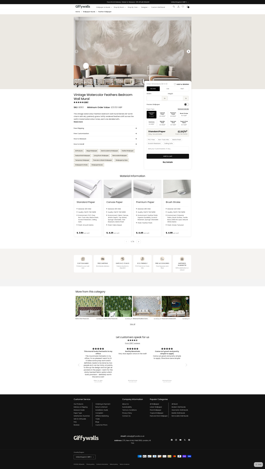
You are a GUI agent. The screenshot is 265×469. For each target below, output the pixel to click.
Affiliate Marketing (102, 416)
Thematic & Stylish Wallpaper (102, 160)
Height (170, 93)
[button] (104, 7)
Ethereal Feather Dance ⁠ (141, 319)
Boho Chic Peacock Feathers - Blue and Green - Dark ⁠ (110, 319)
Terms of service (124, 464)
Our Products (78, 404)
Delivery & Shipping (80, 407)
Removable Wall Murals (180, 416)
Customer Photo (101, 425)
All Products (79, 151)
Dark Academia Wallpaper (109, 151)
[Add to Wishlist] (100, 298)
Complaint (99, 413)
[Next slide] (138, 241)
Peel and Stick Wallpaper (159, 416)
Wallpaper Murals (89, 12)
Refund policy (114, 464)
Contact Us (126, 416)
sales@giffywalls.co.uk (132, 436)
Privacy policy (90, 464)
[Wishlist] (183, 7)
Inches (153, 89)
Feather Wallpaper (104, 12)
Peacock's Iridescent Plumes (169, 319)
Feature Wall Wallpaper (82, 155)
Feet (182, 89)
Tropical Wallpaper (156, 413)
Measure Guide (79, 410)
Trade (97, 419)
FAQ (75, 422)
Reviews (76, 425)
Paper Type (78, 413)
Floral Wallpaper (155, 410)
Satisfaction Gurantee (82, 416)
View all (132, 324)
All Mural (175, 404)
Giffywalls (81, 464)
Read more (78, 121)
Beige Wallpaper (92, 151)
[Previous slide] (126, 241)
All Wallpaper (154, 404)
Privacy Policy (127, 413)
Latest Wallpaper (156, 407)
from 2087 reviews (132, 343)
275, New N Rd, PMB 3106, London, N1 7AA (132, 441)
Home (78, 12)
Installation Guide (101, 410)
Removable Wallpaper (120, 155)
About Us (125, 404)
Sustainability (127, 407)
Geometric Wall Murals (180, 410)
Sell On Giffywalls (80, 419)
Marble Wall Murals (178, 413)
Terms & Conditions (129, 410)
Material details (183, 109)
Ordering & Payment (102, 404)
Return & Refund (101, 407)
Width (149, 93)
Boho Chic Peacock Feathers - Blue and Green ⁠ (82, 319)
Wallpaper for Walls (81, 165)
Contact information (102, 464)
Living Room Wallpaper (101, 155)
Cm (167, 89)
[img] (132, 340)
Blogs (97, 422)
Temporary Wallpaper (82, 160)
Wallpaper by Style (121, 160)
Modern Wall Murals (179, 407)
